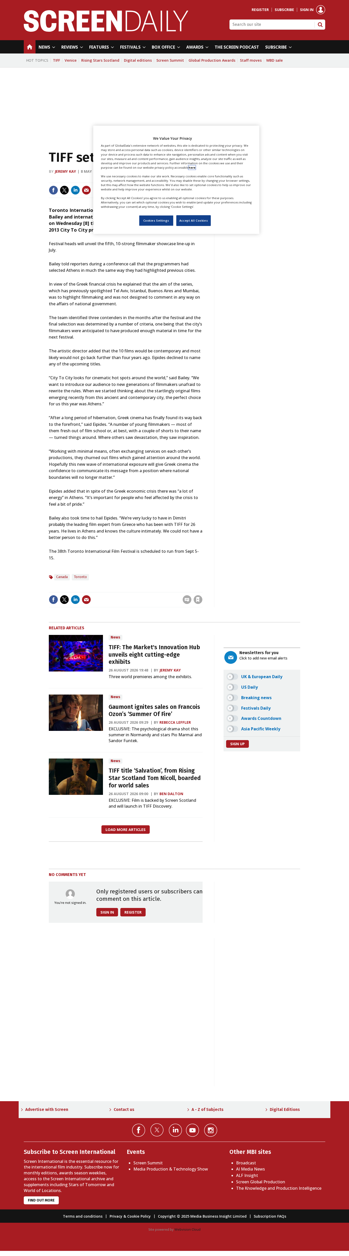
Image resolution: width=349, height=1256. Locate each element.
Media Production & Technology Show (170, 1169)
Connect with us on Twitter (157, 1130)
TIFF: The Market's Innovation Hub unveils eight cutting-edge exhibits (154, 655)
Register (260, 10)
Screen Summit (170, 60)
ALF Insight (247, 1175)
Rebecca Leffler (175, 722)
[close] (202, 589)
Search (320, 24)
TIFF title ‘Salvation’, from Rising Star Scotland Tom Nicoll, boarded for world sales (155, 778)
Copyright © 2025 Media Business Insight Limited (202, 1216)
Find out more (41, 1200)
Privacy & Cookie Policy (130, 1216)
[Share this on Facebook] (53, 190)
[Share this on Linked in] (75, 190)
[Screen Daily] (106, 30)
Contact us (124, 1109)
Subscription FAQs (270, 1216)
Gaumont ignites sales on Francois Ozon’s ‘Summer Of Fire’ (154, 710)
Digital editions (138, 60)
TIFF (56, 60)
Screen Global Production (260, 1182)
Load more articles (126, 829)
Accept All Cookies (193, 220)
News (115, 637)
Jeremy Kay (65, 171)
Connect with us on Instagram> (210, 1130)
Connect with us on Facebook (138, 1130)
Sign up (237, 743)
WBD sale (274, 60)
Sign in (306, 10)
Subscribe (284, 10)
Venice (71, 60)
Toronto (80, 577)
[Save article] (198, 599)
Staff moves (251, 60)
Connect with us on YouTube (192, 1130)
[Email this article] (86, 190)
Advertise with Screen (46, 1109)
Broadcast (246, 1163)
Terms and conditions (82, 1216)
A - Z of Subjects (208, 1109)
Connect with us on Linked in (175, 1130)
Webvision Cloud (188, 1229)
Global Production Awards (212, 60)
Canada (62, 577)
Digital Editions (285, 1109)
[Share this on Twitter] (64, 190)
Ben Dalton (171, 793)
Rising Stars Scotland (100, 60)
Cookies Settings (156, 220)
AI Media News (250, 1169)
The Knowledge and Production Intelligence (278, 1188)
